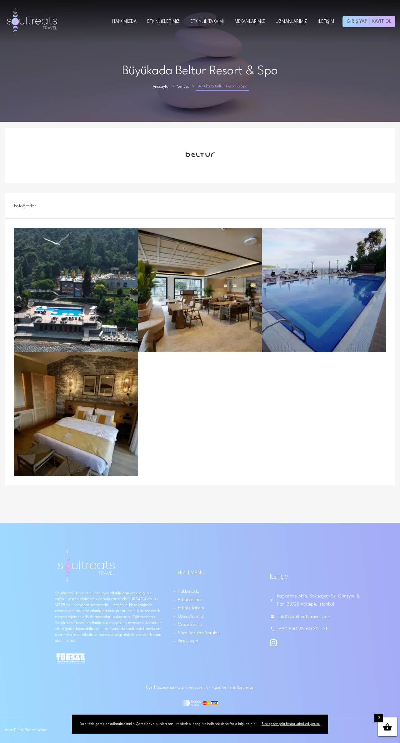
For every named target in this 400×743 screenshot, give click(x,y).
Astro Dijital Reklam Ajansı (26, 730)
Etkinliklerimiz (163, 21)
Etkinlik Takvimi (207, 21)
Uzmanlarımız (291, 21)
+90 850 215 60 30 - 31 (303, 629)
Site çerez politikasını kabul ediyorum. (291, 724)
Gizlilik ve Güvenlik (193, 688)
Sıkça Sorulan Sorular (198, 633)
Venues (183, 87)
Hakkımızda (124, 21)
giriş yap (357, 21)
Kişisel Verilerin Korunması (233, 688)
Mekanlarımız (250, 21)
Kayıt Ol (381, 21)
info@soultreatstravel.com (304, 617)
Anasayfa (160, 87)
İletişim (326, 21)
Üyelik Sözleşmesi (160, 688)
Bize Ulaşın (188, 641)
